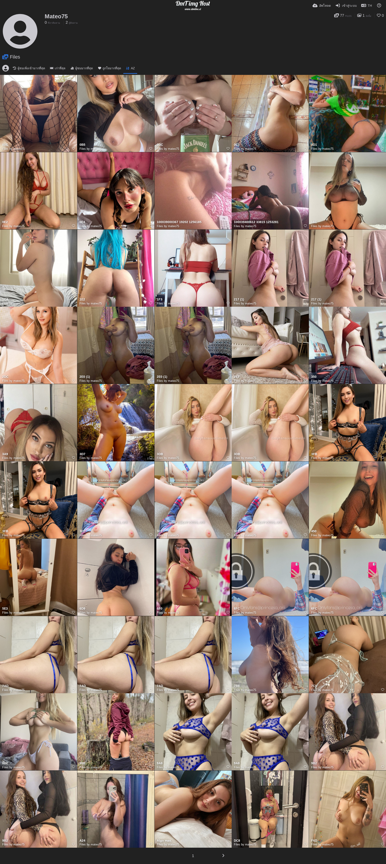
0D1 (314, 144)
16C (314, 222)
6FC (237, 608)
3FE (82, 531)
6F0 (159, 608)
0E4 (82, 222)
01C (5, 144)
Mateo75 (56, 16)
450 (314, 531)
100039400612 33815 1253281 (256, 222)
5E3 (5, 608)
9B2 (314, 763)
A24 (82, 840)
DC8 (237, 840)
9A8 (160, 763)
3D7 (82, 454)
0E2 (5, 222)
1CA (5, 299)
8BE (5, 763)
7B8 (237, 686)
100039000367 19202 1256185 (179, 222)
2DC (5, 376)
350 (314, 376)
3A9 (5, 454)
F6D (314, 840)
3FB (314, 454)
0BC (160, 144)
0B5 (82, 144)
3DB (160, 454)
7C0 (314, 686)
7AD (5, 686)
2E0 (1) (85, 376)
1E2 (82, 299)
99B (82, 763)
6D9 (82, 608)
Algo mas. (164, 840)
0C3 (237, 144)
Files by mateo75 (13, 148)
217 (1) (239, 299)
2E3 (236, 376)
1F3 (159, 299)
